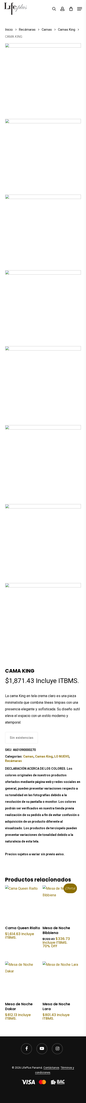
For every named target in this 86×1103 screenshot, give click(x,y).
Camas (47, 30)
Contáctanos (51, 1067)
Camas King (66, 30)
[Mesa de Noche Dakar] (23, 979)
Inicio (9, 30)
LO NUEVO (61, 756)
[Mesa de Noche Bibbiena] (61, 903)
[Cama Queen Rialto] (23, 903)
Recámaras (27, 30)
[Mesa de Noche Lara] (61, 979)
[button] (79, 9)
